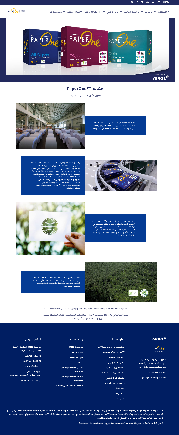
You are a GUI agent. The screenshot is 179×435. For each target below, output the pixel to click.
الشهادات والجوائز (116, 362)
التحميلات (120, 393)
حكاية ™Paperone (116, 357)
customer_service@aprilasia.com (25, 375)
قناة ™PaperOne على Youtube (69, 385)
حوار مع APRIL (76, 357)
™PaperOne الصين (157, 372)
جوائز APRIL (77, 352)
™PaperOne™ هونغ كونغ (154, 377)
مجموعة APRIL (76, 347)
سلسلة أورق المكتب (115, 367)
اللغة (165, 2)
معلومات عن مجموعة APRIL (111, 347)
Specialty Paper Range (114, 383)
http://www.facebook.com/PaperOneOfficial (58, 410)
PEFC (80, 362)
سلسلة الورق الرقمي (115, 378)
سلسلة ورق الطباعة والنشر (112, 372)
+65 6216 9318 (26, 380)
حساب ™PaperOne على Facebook (72, 369)
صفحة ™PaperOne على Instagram (72, 378)
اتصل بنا (121, 398)
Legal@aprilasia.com (106, 418)
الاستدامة (120, 388)
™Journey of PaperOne (114, 352)
